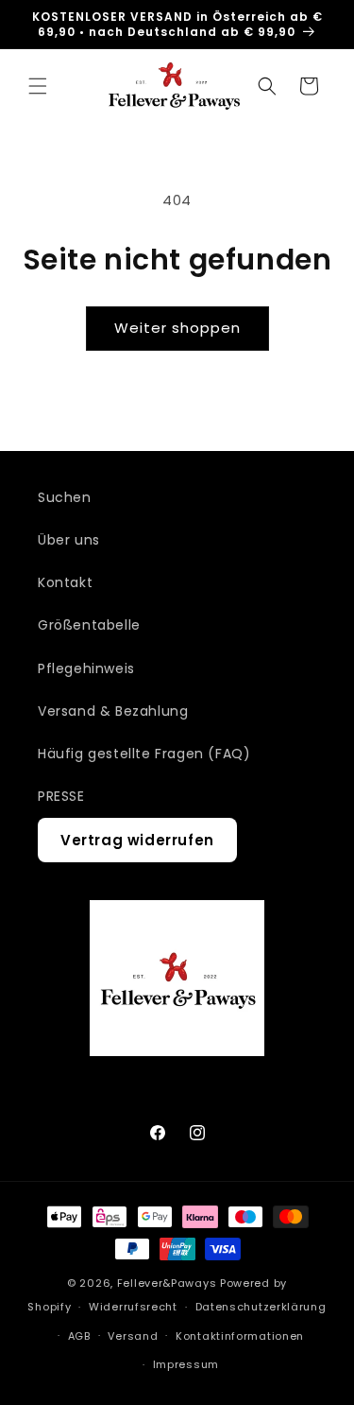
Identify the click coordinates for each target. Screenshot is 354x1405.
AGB (79, 1336)
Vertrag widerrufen (137, 840)
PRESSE (61, 796)
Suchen (65, 497)
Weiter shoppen (177, 328)
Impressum (186, 1364)
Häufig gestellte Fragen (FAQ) (144, 753)
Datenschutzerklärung (261, 1306)
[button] (38, 86)
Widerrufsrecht (133, 1306)
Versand (133, 1336)
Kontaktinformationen (240, 1336)
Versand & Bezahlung (113, 711)
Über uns (69, 539)
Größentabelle (89, 625)
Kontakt (65, 582)
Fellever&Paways (167, 1283)
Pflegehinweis (86, 668)
